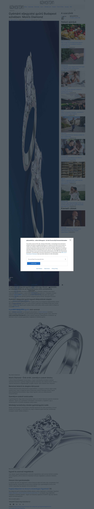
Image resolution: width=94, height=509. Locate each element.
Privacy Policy (55, 268)
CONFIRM (33, 263)
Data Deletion (39, 268)
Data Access (47, 268)
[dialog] (47, 254)
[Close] (71, 240)
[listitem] (47, 259)
